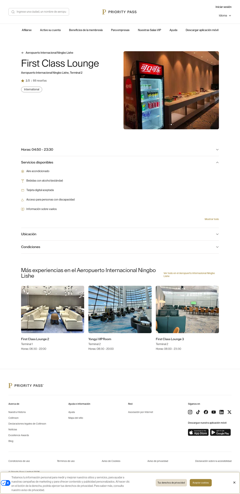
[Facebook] (206, 412)
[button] (169, 124)
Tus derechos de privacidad (171, 483)
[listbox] (225, 16)
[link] (198, 432)
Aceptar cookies (201, 483)
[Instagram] (190, 412)
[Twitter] (229, 412)
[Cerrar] (234, 482)
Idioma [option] (223, 15)
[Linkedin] (221, 412)
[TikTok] (198, 412)
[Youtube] (214, 412)
